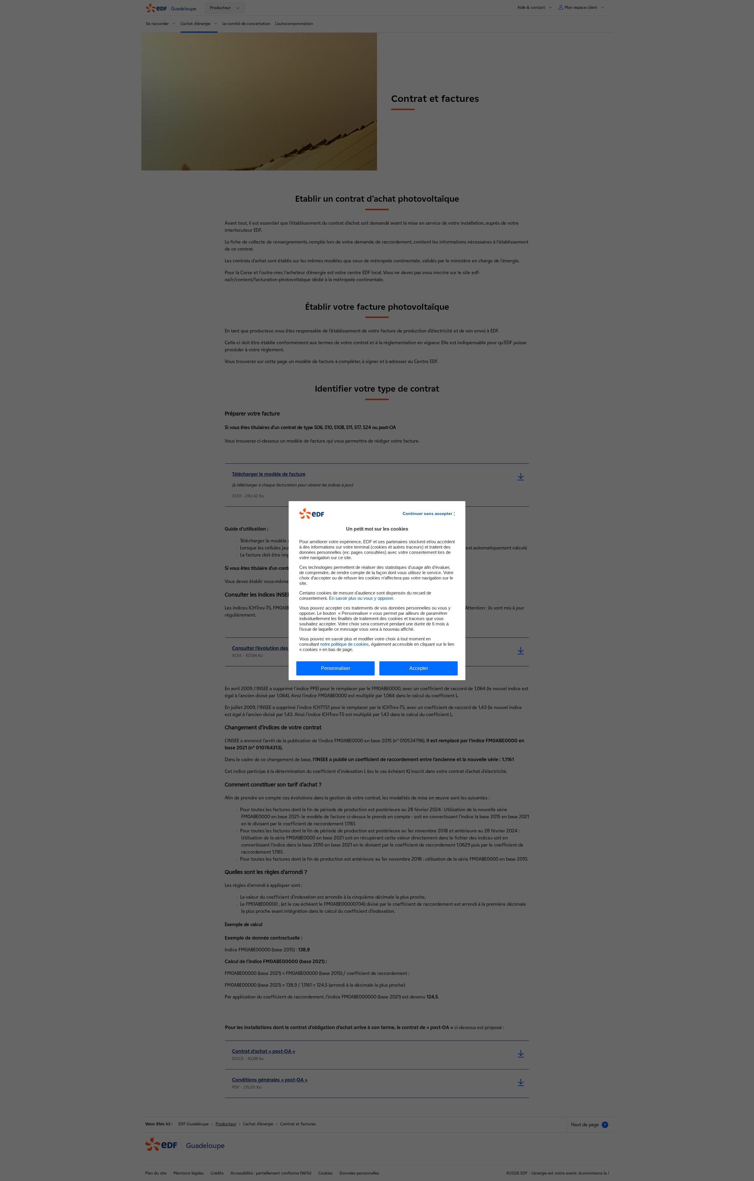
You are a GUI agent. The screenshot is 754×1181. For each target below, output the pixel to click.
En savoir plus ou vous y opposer (361, 598)
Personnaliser (335, 668)
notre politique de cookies (344, 644)
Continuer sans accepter (427, 513)
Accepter (418, 668)
